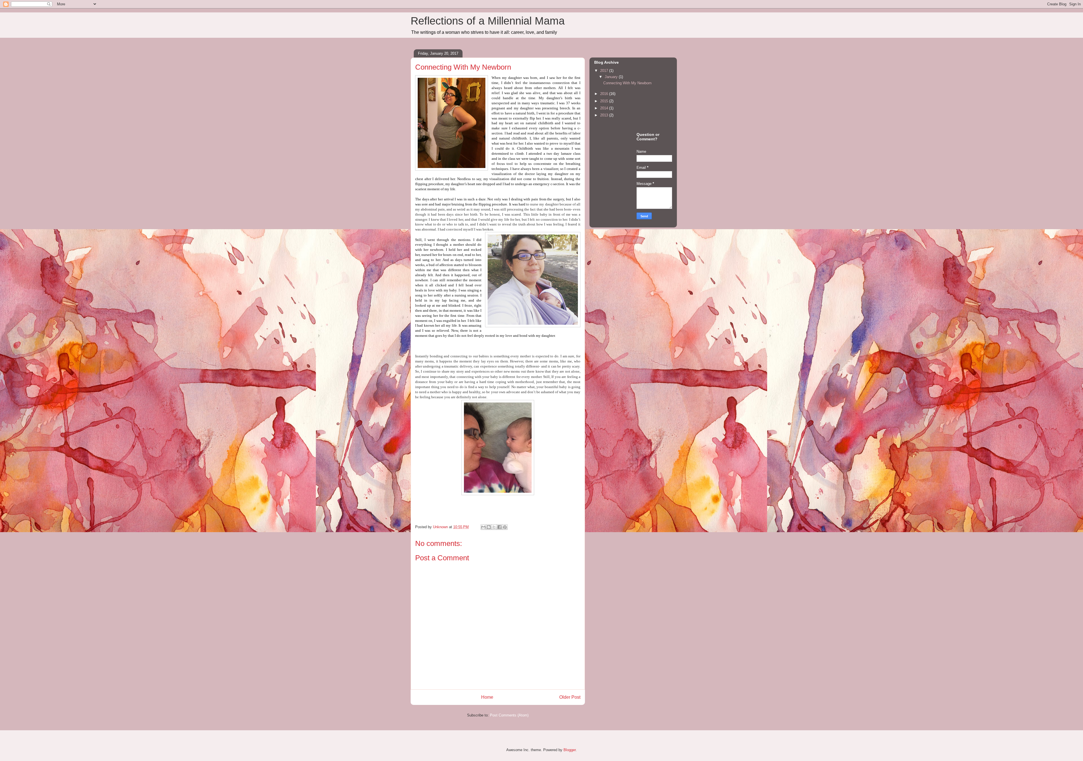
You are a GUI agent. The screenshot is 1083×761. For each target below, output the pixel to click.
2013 (604, 115)
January (612, 77)
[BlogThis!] (489, 527)
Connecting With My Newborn (627, 83)
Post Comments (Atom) (509, 715)
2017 (604, 70)
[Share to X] (494, 527)
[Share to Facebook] (499, 527)
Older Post (569, 697)
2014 (604, 108)
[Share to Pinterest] (505, 527)
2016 (604, 94)
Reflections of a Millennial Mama (488, 21)
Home (487, 697)
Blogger (569, 750)
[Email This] (483, 527)
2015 (604, 101)
